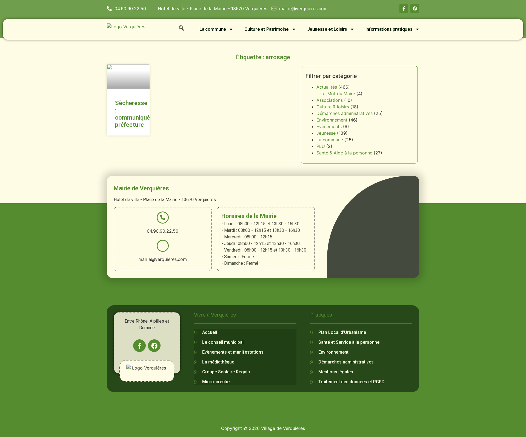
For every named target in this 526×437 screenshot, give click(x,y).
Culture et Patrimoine (266, 29)
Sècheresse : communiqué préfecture (132, 114)
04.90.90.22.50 (162, 231)
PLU (320, 146)
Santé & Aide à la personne (344, 153)
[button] (181, 29)
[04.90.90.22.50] (163, 218)
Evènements (329, 126)
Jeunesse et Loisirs (327, 29)
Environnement (331, 120)
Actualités (326, 87)
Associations (329, 100)
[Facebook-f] (403, 8)
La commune (212, 29)
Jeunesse (326, 133)
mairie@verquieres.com (162, 259)
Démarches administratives (344, 113)
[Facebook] (414, 8)
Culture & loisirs (332, 106)
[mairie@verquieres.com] (163, 246)
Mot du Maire (341, 93)
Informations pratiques (388, 29)
